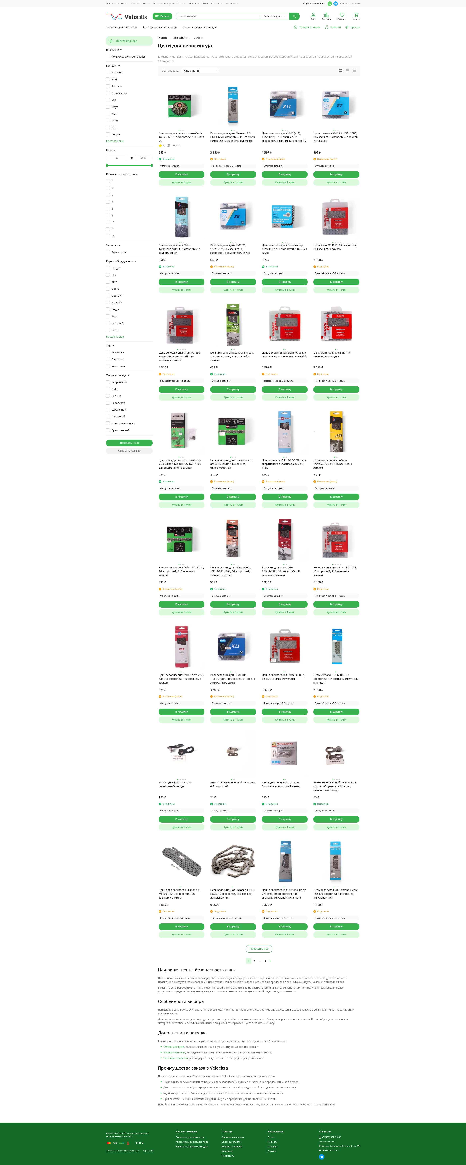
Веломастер (201, 56)
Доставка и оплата (117, 3)
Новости (194, 3)
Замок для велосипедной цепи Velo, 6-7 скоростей (233, 784)
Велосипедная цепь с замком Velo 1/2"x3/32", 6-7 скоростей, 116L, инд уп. (181, 136)
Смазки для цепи (173, 1046)
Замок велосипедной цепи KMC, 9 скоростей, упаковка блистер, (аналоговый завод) (334, 786)
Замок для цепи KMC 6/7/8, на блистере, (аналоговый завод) (281, 784)
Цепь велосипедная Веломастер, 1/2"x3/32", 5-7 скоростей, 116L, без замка (284, 248)
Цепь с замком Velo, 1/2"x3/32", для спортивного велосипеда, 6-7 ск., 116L (284, 463)
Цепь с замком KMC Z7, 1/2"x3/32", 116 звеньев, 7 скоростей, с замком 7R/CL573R (335, 136)
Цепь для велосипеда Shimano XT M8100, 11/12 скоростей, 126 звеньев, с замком (180, 893)
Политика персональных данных (122, 1150)
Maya (214, 56)
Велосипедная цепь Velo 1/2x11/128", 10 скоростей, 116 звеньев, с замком (281, 571)
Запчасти (179, 37)
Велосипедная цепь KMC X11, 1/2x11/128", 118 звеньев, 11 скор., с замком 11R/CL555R (232, 678)
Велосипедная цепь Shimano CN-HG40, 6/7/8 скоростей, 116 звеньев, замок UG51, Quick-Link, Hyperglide (233, 136)
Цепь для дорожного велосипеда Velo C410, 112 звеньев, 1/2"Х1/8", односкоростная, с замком (180, 463)
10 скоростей (325, 56)
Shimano (117, 86)
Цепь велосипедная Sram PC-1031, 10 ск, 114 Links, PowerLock (283, 676)
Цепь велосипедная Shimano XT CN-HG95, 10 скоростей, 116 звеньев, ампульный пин (232, 893)
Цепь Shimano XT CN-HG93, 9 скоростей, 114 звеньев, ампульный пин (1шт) (335, 678)
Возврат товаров (163, 3)
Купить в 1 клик (181, 182)
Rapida (189, 56)
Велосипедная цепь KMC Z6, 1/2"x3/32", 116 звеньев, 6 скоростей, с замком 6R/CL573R (230, 248)
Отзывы (181, 3)
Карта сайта (149, 1150)
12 (113, 236)
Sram (180, 56)
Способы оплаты (141, 3)
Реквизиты (232, 3)
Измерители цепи (174, 1052)
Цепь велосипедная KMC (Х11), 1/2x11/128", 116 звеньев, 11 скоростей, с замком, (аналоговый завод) (283, 137)
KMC (172, 56)
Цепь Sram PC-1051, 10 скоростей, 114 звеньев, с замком (334, 247)
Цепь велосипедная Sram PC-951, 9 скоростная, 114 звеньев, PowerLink (284, 354)
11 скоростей (343, 56)
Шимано (163, 56)
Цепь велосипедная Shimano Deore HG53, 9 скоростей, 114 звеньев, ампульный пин (335, 893)
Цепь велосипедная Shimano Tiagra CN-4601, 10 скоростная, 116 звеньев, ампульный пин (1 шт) (284, 893)
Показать (126, 442)
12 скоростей (166, 61)
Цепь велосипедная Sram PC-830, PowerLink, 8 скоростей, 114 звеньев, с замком (180, 356)
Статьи (272, 1151)
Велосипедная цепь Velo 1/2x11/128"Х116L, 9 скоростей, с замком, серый (179, 248)
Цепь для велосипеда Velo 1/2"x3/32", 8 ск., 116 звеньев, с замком (332, 463)
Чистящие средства (175, 1058)
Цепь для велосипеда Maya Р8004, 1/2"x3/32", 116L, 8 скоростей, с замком (232, 356)
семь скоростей (258, 56)
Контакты (217, 3)
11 (113, 229)
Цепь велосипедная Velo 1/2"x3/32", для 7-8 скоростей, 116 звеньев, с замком (181, 678)
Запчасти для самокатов (121, 27)
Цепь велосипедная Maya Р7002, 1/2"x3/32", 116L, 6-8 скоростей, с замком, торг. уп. (231, 571)
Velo (221, 56)
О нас (205, 3)
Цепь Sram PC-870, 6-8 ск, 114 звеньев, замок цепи (331, 354)
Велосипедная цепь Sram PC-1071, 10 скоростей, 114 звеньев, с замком (335, 571)
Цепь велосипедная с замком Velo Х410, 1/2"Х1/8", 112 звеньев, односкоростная (231, 463)
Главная (162, 37)
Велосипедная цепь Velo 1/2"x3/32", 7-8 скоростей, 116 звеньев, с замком (181, 571)
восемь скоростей (280, 56)
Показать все (259, 949)
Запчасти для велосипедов (200, 27)
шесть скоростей (236, 56)
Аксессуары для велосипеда (160, 27)
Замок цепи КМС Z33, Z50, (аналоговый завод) (175, 784)
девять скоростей (304, 56)
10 (113, 222)
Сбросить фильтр (129, 450)
